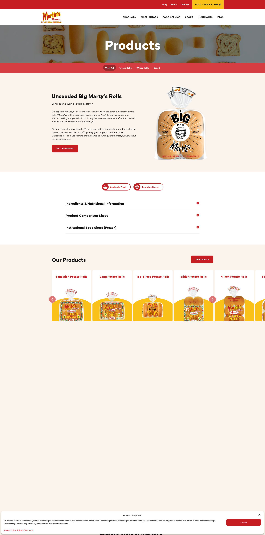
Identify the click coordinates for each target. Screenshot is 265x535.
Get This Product (65, 148)
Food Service (171, 17)
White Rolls (143, 67)
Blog (164, 4)
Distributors (149, 17)
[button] (259, 514)
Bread (157, 67)
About (189, 17)
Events (173, 4)
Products (129, 17)
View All (109, 67)
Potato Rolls (125, 67)
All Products (202, 259)
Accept (243, 522)
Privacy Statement (25, 530)
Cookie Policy (10, 530)
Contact (185, 4)
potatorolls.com (206, 4)
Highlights (205, 17)
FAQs (220, 17)
